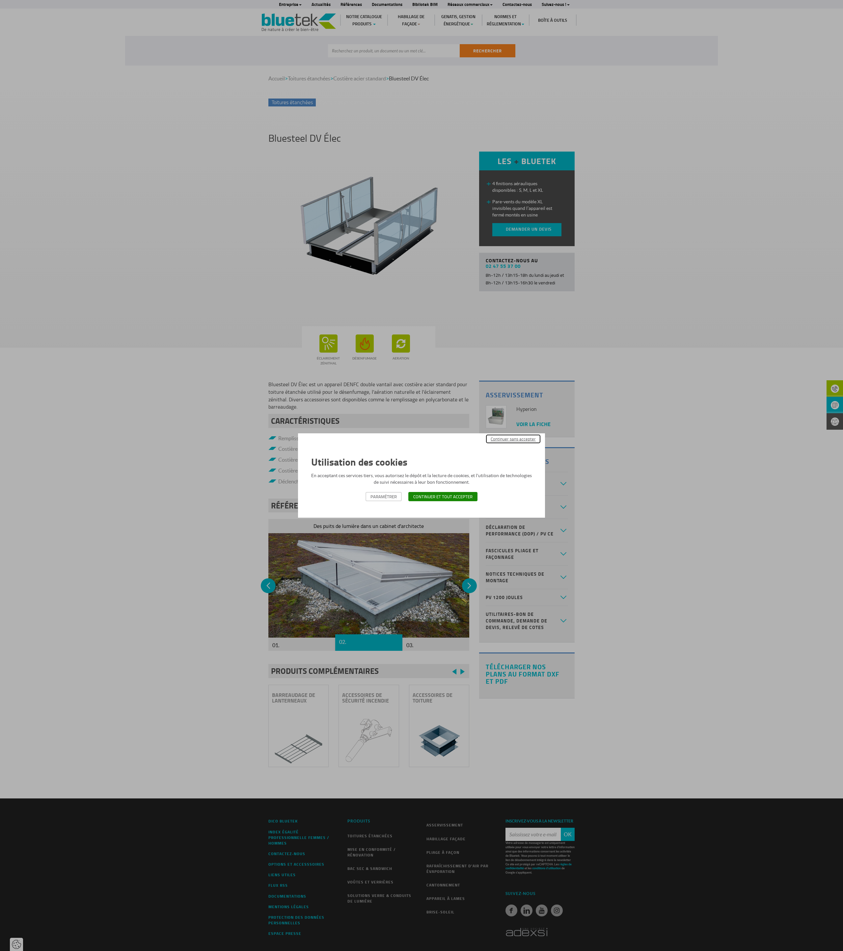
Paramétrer (383, 497)
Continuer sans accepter (513, 439)
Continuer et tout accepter (443, 497)
